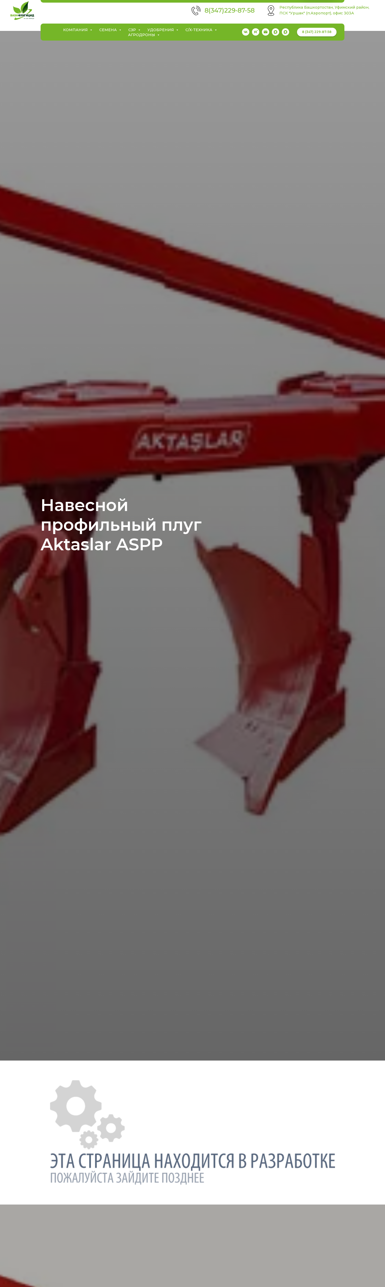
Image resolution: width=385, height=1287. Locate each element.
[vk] (245, 32)
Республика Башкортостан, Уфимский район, (324, 7)
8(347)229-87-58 (230, 10)
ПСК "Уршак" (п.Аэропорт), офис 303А (316, 13)
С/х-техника (199, 29)
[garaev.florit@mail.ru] (265, 32)
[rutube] (255, 32)
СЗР (132, 29)
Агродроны (142, 34)
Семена (108, 29)
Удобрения (161, 29)
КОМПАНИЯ (76, 29)
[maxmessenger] (275, 32)
